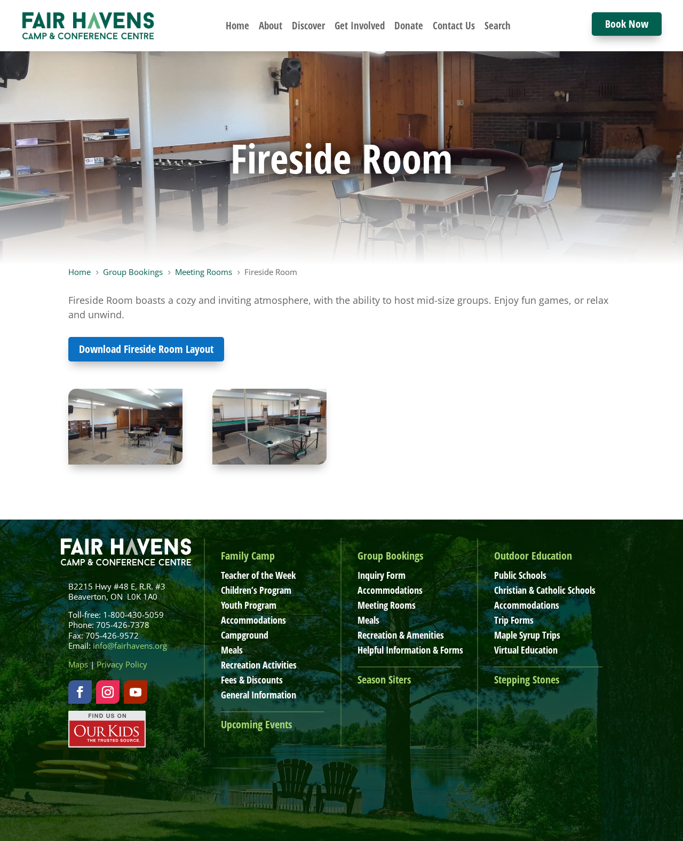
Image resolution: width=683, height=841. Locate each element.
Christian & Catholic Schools (544, 590)
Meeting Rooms (387, 605)
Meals (232, 649)
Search (498, 26)
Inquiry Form (382, 575)
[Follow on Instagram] (108, 692)
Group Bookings (390, 555)
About (270, 26)
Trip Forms (514, 620)
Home (237, 26)
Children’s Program (256, 590)
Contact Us (454, 26)
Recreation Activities (259, 664)
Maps (78, 664)
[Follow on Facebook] (80, 692)
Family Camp (248, 555)
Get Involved (360, 26)
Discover (308, 26)
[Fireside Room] (125, 460)
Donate (408, 26)
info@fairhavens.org (130, 645)
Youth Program (248, 605)
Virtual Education (526, 649)
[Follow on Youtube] (135, 692)
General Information (258, 694)
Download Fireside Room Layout (146, 349)
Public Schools (520, 575)
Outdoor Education (533, 555)
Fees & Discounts (252, 679)
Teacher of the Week (258, 575)
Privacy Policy (122, 664)
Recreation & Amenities (401, 634)
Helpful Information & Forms (410, 649)
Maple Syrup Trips (527, 634)
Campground (244, 634)
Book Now (626, 24)
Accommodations (253, 620)
